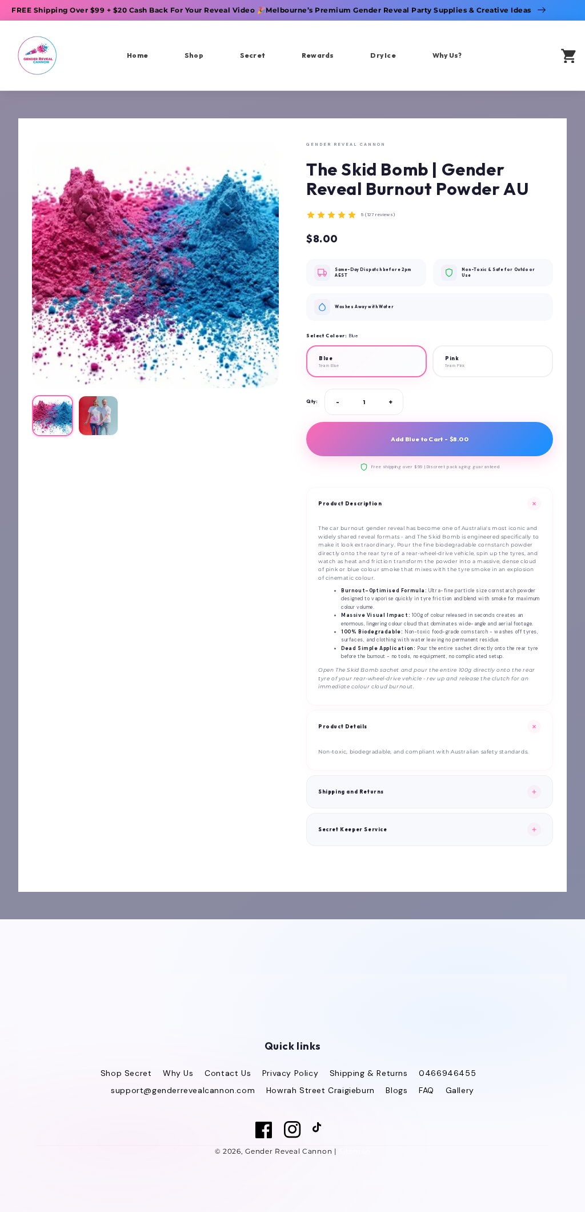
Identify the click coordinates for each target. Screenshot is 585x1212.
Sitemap (354, 1151)
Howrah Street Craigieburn (320, 1090)
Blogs (396, 1090)
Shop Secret (126, 1073)
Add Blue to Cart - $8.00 (429, 439)
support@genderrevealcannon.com (183, 1090)
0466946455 (447, 1073)
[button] (534, 54)
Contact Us (228, 1073)
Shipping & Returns (369, 1073)
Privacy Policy (290, 1073)
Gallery (460, 1090)
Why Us (178, 1073)
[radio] (366, 361)
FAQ (426, 1090)
